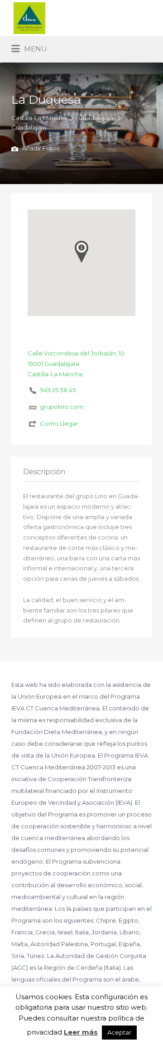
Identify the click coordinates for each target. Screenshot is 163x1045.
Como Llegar (59, 423)
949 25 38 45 (58, 390)
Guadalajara (95, 118)
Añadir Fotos (40, 148)
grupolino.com (61, 406)
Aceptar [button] (119, 1032)
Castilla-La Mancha (38, 118)
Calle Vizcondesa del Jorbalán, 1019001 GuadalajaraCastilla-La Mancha (76, 364)
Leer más (81, 1032)
